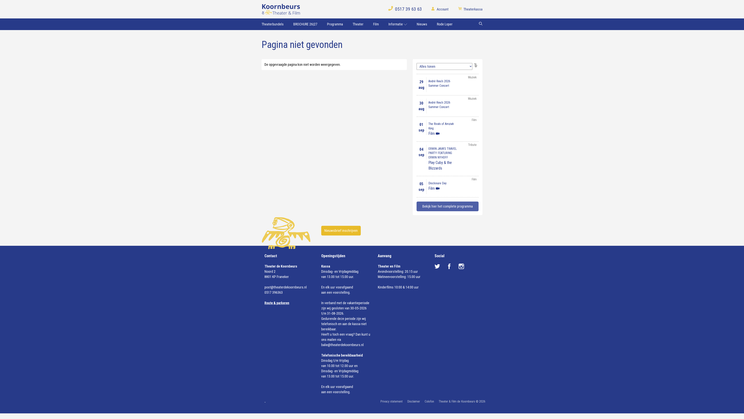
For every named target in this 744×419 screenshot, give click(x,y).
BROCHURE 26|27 (305, 24)
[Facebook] (450, 268)
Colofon (429, 401)
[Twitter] (438, 268)
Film (376, 24)
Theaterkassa (472, 9)
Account (443, 9)
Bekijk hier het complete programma (447, 206)
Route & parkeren (276, 303)
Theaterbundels (273, 24)
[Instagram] (461, 268)
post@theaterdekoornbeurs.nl (285, 287)
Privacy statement (391, 401)
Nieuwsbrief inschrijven (341, 231)
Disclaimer (413, 401)
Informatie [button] (396, 24)
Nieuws (422, 24)
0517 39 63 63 (408, 9)
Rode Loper (445, 24)
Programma (335, 24)
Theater (358, 24)
